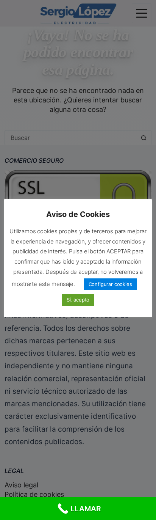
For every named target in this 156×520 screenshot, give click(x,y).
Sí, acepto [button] (78, 300)
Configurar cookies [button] (110, 284)
